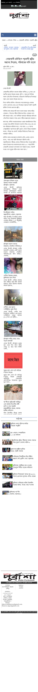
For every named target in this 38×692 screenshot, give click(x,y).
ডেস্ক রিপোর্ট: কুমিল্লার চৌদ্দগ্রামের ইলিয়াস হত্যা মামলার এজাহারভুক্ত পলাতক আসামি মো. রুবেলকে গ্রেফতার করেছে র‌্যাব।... (13, 187)
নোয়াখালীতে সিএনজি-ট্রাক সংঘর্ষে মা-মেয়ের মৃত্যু (28, 48)
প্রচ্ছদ (4, 40)
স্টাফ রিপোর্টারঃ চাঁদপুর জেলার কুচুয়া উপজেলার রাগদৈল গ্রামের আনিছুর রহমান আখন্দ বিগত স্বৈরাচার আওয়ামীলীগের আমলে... (13, 411)
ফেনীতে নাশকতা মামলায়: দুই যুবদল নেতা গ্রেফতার (11, 48)
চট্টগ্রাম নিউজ (12, 40)
